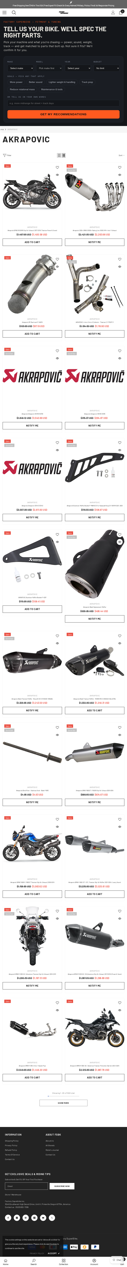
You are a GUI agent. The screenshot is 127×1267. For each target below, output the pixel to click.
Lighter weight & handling (62, 82)
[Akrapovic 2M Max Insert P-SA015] (32, 284)
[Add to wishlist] (57, 167)
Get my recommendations (63, 114)
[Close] (63, 1217)
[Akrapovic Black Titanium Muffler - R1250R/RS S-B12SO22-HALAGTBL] (94, 660)
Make (10, 62)
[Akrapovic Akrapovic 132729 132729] (32, 375)
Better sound (35, 82)
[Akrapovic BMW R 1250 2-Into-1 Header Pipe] (32, 1027)
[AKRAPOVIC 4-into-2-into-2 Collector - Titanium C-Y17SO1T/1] (94, 284)
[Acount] (113, 12)
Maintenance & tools (52, 89)
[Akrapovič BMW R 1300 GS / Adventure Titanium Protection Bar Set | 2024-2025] (94, 1027)
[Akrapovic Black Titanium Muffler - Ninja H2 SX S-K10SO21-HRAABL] (32, 660)
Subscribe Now (62, 1186)
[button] (59, 155)
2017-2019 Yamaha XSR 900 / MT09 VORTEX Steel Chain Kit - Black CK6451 (37, 1224)
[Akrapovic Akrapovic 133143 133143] (32, 467)
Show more (63, 1103)
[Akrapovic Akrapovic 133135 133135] (94, 375)
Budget (98, 62)
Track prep (87, 82)
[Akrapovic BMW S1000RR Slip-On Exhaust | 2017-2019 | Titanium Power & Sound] (32, 192)
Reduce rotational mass (22, 89)
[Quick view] (57, 175)
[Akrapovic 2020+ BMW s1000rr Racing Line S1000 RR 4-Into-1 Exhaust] (94, 192)
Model (39, 62)
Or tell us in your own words (26, 97)
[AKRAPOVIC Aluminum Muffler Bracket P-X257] (32, 559)
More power (16, 82)
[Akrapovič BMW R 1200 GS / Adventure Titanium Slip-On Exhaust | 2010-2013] (32, 936)
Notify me (94, 242)
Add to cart (32, 242)
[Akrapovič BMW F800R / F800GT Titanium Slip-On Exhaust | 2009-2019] (32, 844)
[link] (33, 1261)
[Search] (14, 13)
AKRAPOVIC (12, 129)
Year (67, 62)
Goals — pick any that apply (26, 76)
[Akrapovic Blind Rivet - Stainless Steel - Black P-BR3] (32, 752)
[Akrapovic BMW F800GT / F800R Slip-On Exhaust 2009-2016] (94, 752)
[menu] (4, 13)
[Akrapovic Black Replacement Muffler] (94, 564)
